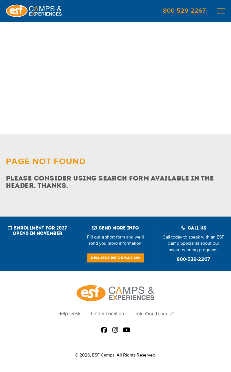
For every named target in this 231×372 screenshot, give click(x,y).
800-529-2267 (184, 10)
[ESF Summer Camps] (34, 11)
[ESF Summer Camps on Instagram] (115, 330)
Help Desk (69, 313)
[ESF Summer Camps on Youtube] (126, 330)
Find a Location (107, 313)
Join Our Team (150, 314)
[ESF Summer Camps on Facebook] (104, 330)
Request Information (115, 258)
